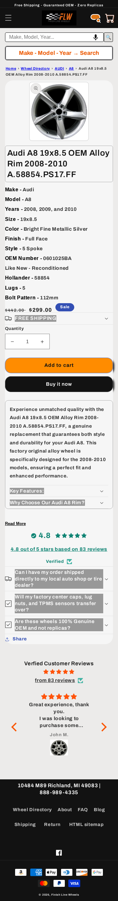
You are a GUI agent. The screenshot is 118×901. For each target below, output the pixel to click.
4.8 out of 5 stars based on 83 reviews (59, 549)
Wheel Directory (32, 809)
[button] (8, 18)
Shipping (25, 824)
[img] (59, 671)
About (65, 809)
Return (52, 824)
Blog (99, 809)
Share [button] (20, 638)
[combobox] (54, 37)
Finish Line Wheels (65, 894)
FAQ (83, 809)
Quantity (14, 328)
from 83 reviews (55, 680)
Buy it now (59, 384)
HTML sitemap (86, 824)
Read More (15, 523)
